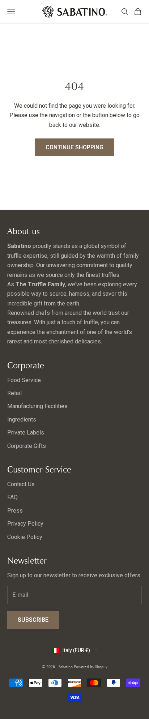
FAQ (12, 497)
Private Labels (25, 432)
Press (15, 510)
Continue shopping (74, 147)
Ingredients (21, 419)
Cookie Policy (24, 537)
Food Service (24, 380)
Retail (14, 393)
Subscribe (33, 619)
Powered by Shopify (90, 666)
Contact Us (21, 484)
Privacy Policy (25, 523)
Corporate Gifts (26, 445)
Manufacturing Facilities (37, 406)
